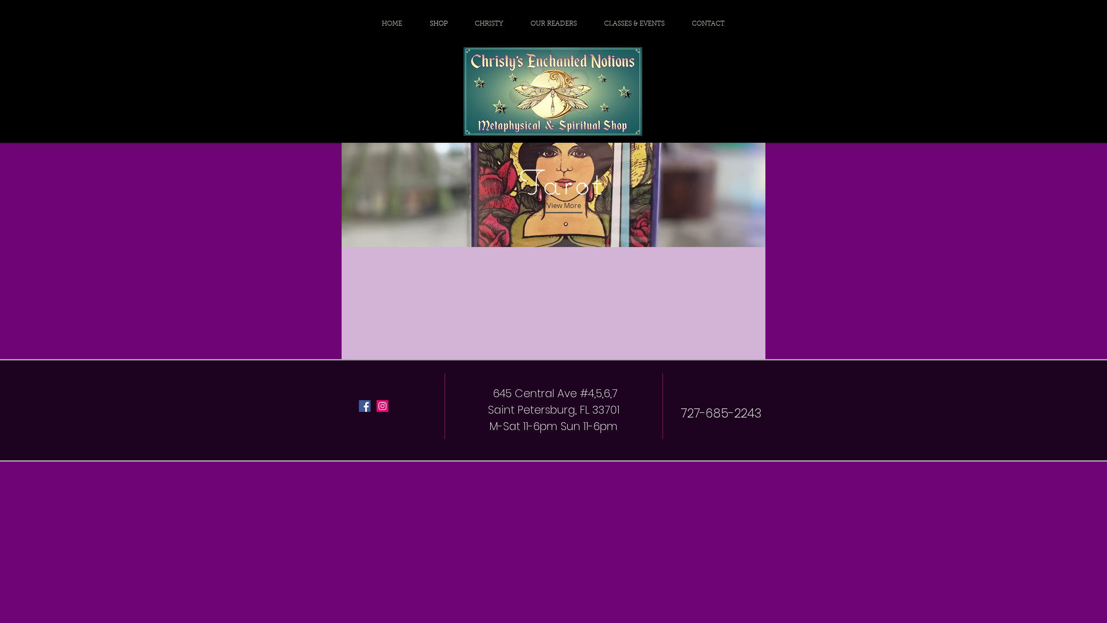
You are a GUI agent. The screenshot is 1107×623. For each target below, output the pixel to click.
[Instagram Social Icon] (382, 406)
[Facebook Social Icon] (365, 406)
